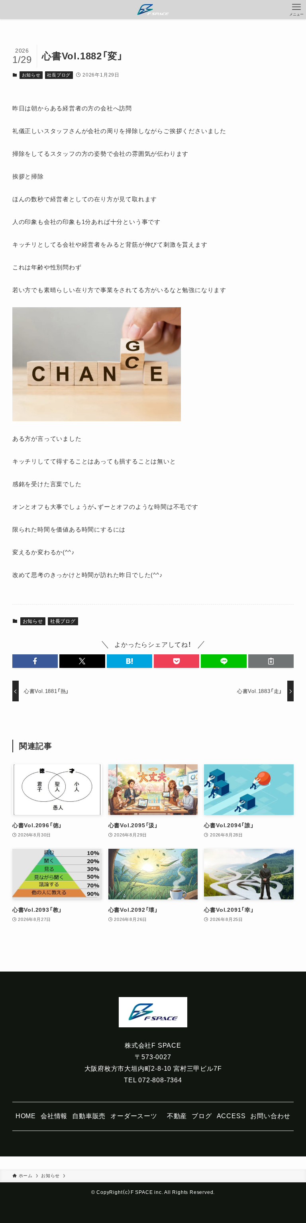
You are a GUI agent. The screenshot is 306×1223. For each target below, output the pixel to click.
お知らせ (31, 75)
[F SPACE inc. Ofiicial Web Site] (153, 9)
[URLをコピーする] (271, 661)
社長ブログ (59, 75)
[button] (35, 661)
